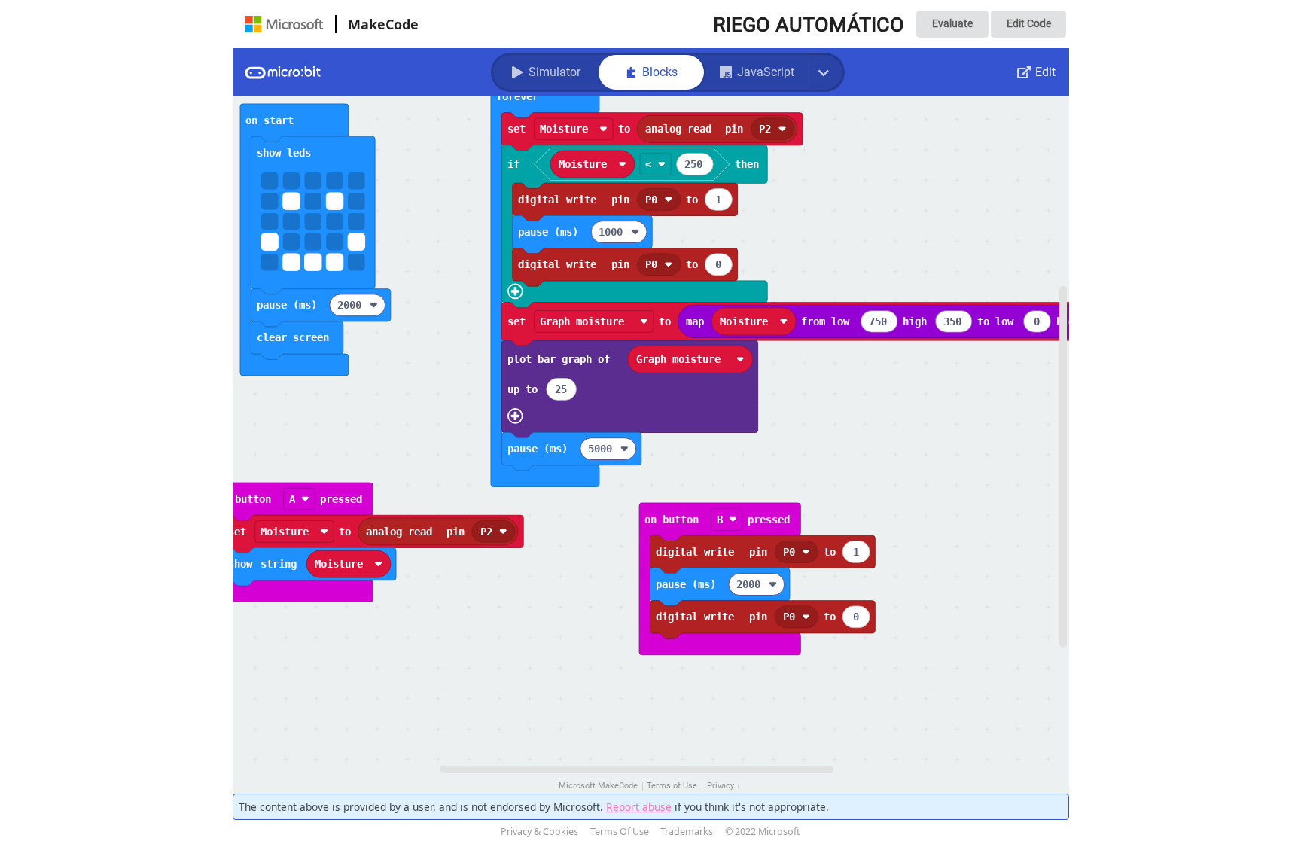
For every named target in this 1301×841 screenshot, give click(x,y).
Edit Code (1029, 23)
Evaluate (952, 23)
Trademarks (686, 831)
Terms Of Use (619, 831)
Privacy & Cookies (539, 831)
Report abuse (639, 807)
